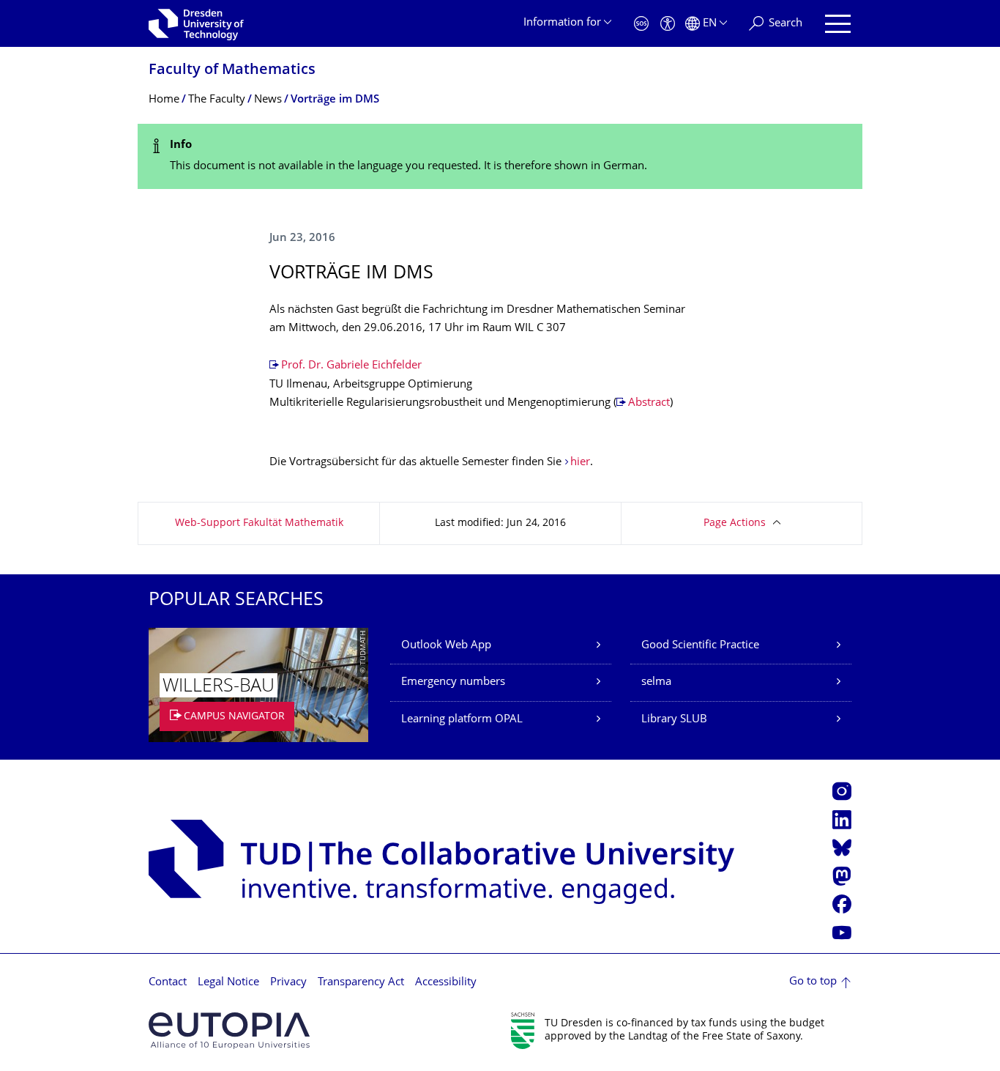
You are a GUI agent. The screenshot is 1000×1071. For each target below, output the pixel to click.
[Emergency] (641, 24)
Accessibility (446, 982)
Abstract (649, 403)
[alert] (500, 156)
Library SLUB (674, 719)
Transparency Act (361, 982)
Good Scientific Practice (700, 645)
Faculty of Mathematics (232, 71)
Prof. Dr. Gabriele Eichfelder (351, 365)
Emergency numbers (453, 682)
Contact (168, 982)
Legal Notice (228, 982)
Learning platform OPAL (462, 719)
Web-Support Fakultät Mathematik (259, 523)
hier (580, 462)
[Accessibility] (668, 24)
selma (656, 682)
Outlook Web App (446, 645)
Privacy (288, 982)
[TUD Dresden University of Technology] (196, 23)
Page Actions (735, 523)
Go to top (813, 981)
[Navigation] (837, 24)
